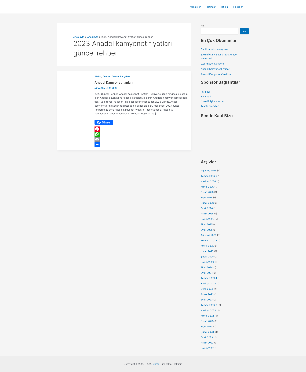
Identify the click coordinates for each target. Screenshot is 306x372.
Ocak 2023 (207, 337)
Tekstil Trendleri (210, 106)
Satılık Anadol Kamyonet (214, 49)
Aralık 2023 (207, 294)
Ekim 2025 (207, 224)
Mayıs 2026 (207, 186)
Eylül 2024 (207, 272)
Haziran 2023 (208, 310)
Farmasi (205, 91)
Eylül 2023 (207, 299)
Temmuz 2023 (209, 305)
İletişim (224, 6)
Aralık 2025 (207, 213)
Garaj (156, 363)
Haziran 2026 (208, 181)
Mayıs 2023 (207, 315)
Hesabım (238, 6)
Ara (202, 25)
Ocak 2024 (207, 288)
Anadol (106, 76)
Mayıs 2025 (207, 245)
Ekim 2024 (207, 267)
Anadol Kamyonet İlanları (114, 82)
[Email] (141, 139)
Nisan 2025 (207, 251)
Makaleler (195, 6)
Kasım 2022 (207, 348)
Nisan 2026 (207, 192)
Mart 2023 (207, 326)
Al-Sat (98, 76)
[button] (244, 6)
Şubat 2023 (207, 331)
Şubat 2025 (207, 256)
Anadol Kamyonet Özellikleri (217, 74)
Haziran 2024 (208, 283)
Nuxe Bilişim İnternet (212, 101)
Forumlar (211, 6)
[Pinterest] (141, 129)
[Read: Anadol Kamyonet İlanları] (74, 110)
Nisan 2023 (207, 321)
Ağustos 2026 (208, 170)
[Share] (141, 144)
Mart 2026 (206, 197)
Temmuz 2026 (209, 175)
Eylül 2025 (207, 229)
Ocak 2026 (207, 208)
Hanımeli (206, 96)
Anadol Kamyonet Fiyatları (215, 68)
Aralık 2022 (207, 342)
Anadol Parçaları (121, 76)
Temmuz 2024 (209, 278)
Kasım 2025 (207, 218)
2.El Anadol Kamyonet (213, 63)
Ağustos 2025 (208, 235)
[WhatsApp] (141, 134)
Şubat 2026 (207, 202)
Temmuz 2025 (209, 240)
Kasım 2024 (207, 262)
